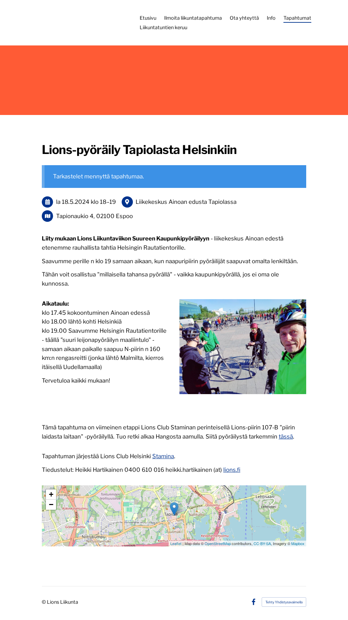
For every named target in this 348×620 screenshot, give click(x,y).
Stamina (163, 456)
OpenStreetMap (218, 543)
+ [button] (51, 494)
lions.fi (231, 469)
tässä (286, 436)
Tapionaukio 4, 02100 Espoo (94, 216)
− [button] (51, 504)
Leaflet (175, 543)
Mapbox (297, 543)
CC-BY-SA (262, 543)
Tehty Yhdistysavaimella (283, 602)
